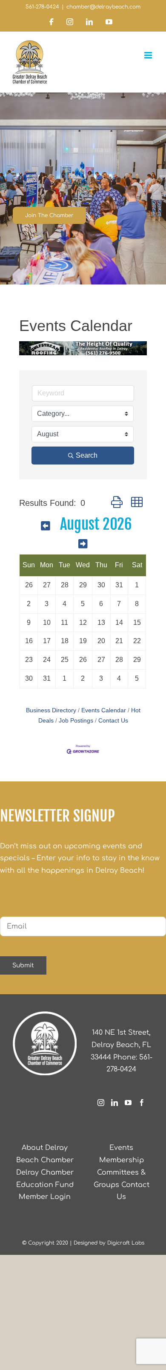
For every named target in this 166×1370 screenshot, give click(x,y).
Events (121, 1148)
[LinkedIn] (114, 1102)
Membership (121, 1160)
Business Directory (51, 710)
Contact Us (113, 720)
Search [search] (86, 455)
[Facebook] (141, 1102)
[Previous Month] (45, 525)
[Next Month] (83, 543)
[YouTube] (128, 1102)
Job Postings (76, 720)
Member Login (45, 1197)
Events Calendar (103, 710)
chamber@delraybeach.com (103, 7)
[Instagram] (100, 1102)
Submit (23, 965)
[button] (117, 502)
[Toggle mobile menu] (148, 55)
